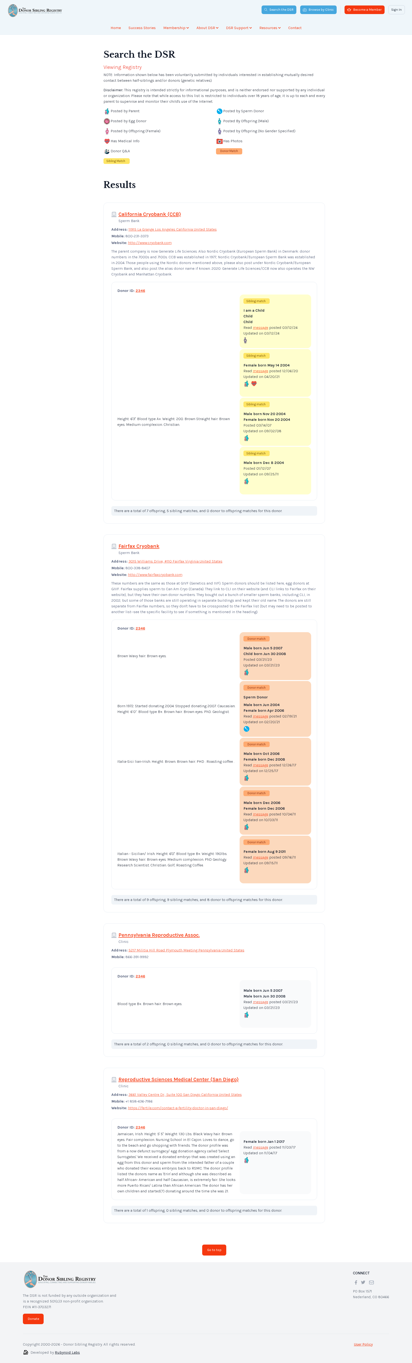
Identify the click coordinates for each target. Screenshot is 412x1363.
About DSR (205, 27)
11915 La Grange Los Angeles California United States (173, 225)
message (260, 323)
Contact (295, 27)
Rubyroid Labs (67, 1348)
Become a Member (367, 10)
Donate (33, 1315)
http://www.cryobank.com (150, 239)
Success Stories (142, 27)
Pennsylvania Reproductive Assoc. (159, 931)
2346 (140, 287)
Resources (268, 27)
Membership (174, 27)
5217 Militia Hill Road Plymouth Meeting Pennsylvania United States (186, 946)
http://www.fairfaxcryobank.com (155, 571)
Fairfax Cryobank (139, 542)
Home (116, 27)
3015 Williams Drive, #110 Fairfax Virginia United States (175, 557)
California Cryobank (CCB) (149, 210)
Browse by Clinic (321, 10)
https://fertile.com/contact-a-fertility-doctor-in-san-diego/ (178, 1104)
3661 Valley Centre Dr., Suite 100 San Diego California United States (185, 1090)
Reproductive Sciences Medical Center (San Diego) (178, 1076)
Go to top (214, 1246)
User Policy (363, 1340)
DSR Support (237, 27)
